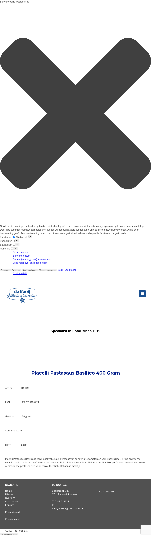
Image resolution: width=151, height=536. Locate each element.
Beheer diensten (21, 255)
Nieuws (9, 494)
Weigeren (16, 270)
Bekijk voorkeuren (30, 270)
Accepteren (5, 270)
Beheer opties (20, 252)
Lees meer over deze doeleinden (30, 263)
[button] (75, 114)
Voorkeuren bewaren (47, 270)
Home (8, 490)
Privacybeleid (12, 512)
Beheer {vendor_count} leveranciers (31, 259)
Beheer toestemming (9, 534)
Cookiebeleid (20, 273)
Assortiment (12, 501)
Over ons (10, 498)
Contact (9, 505)
